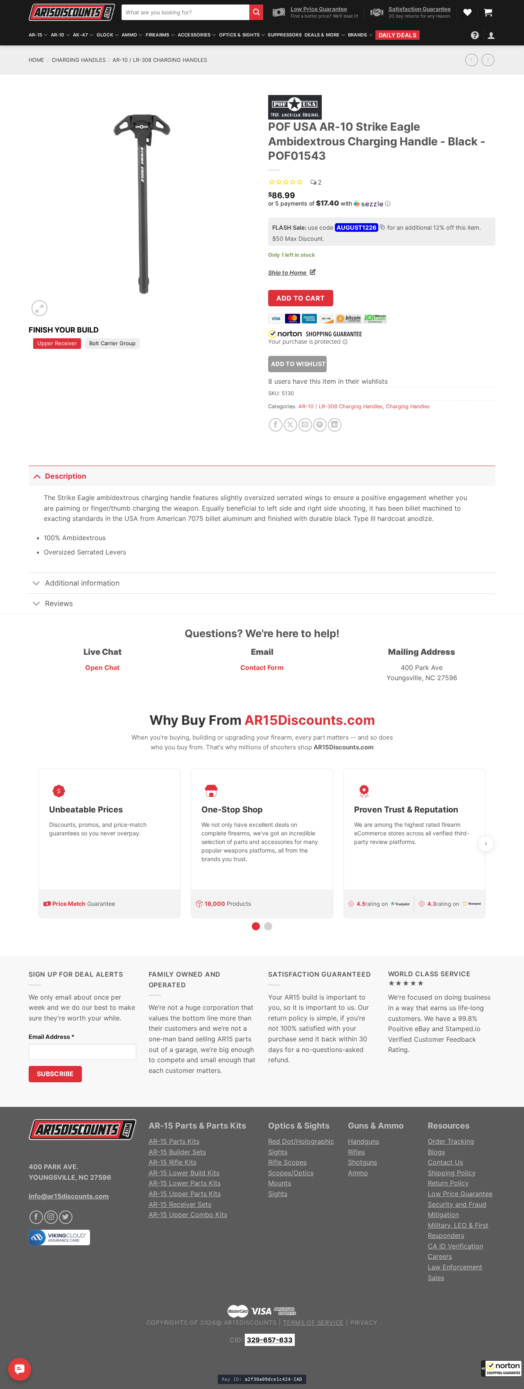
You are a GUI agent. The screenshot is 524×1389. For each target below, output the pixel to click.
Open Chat (102, 667)
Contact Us (445, 1162)
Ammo (129, 35)
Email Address (52, 1036)
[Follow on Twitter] (65, 1217)
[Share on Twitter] (290, 425)
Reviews (59, 603)
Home (36, 60)
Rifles (356, 1152)
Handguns (363, 1141)
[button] (501, 1368)
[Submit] (256, 12)
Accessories (194, 35)
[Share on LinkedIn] (334, 425)
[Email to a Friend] (305, 425)
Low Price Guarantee (460, 1194)
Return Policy (448, 1183)
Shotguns (362, 1162)
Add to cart (300, 298)
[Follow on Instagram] (51, 1217)
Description (65, 476)
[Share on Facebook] (275, 425)
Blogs (436, 1152)
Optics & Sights (239, 35)
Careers (440, 1256)
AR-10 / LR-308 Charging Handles (160, 60)
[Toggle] (37, 476)
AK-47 (80, 35)
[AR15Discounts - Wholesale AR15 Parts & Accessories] (72, 12)
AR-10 (58, 35)
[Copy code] (382, 228)
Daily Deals (397, 35)
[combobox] (185, 12)
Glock (105, 35)
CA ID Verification (455, 1246)
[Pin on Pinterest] (320, 425)
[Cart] (488, 12)
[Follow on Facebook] (36, 1217)
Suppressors (284, 35)
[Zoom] (39, 308)
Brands (357, 35)
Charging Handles (79, 60)
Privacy (364, 1322)
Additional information (82, 583)
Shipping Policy (452, 1173)
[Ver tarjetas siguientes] (486, 843)
